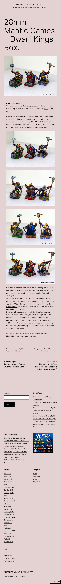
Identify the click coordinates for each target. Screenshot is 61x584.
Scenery (35, 479)
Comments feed (9, 558)
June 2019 (7, 476)
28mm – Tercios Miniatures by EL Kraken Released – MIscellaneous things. (44, 424)
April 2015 (7, 506)
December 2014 (9, 514)
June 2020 (7, 474)
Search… (7, 393)
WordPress (21, 576)
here (46, 109)
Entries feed (8, 555)
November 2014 (9, 517)
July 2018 (7, 484)
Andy (5, 460)
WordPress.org (9, 561)
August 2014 (8, 523)
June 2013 (7, 533)
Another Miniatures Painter (30, 5)
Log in (6, 553)
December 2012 (9, 536)
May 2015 (7, 503)
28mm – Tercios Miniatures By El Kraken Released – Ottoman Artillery (44, 410)
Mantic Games (50, 351)
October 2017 (8, 490)
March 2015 (8, 509)
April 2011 (7, 539)
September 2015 (9, 501)
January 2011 (8, 542)
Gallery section (11, 307)
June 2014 (7, 525)
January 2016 (8, 498)
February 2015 (9, 512)
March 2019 (8, 479)
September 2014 (9, 520)
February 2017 (9, 493)
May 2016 (7, 495)
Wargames (51, 349)
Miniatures (36, 476)
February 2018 (9, 487)
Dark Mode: (54, 582)
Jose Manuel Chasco (14, 351)
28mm (46, 349)
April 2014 (7, 528)
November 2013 (9, 531)
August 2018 (8, 482)
